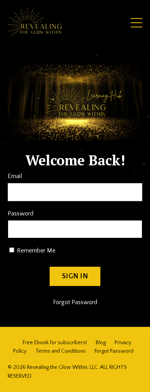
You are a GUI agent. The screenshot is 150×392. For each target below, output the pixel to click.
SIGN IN (75, 276)
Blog (101, 343)
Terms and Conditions (60, 351)
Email (15, 176)
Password (20, 213)
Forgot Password (75, 302)
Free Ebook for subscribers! (55, 343)
